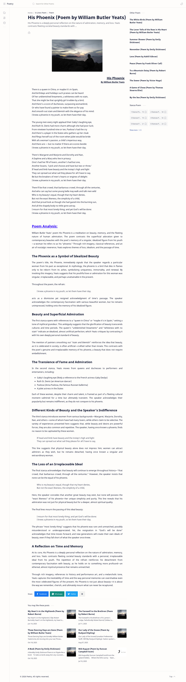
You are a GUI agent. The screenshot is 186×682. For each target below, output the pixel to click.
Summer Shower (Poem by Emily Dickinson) (145, 41)
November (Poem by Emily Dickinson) (148, 49)
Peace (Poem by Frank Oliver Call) (146, 63)
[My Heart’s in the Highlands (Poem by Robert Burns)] (71, 614)
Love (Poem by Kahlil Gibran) (144, 56)
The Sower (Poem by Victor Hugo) (146, 80)
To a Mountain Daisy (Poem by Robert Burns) (148, 72)
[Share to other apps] (82, 594)
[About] (4, 17)
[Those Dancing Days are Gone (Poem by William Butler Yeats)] (71, 633)
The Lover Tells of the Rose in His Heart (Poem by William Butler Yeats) (148, 31)
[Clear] (72, 3)
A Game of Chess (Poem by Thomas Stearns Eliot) (146, 89)
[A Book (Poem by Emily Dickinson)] (71, 651)
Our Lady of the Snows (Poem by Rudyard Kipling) (93, 631)
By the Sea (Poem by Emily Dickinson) (148, 97)
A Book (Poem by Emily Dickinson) (44, 649)
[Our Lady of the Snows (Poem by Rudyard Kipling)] (122, 633)
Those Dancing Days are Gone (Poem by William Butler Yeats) (45, 631)
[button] (181, 4)
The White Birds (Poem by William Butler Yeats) (146, 21)
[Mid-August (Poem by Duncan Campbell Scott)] (122, 651)
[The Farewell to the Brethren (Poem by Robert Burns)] (122, 614)
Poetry (10, 3)
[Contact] (4, 22)
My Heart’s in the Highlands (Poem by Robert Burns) (46, 612)
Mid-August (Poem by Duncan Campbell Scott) (92, 650)
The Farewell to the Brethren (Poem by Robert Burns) (95, 612)
